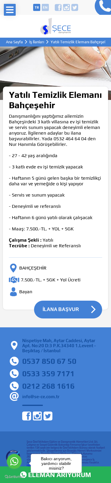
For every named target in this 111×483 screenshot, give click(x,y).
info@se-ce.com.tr (40, 396)
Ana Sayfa (14, 42)
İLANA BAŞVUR (61, 309)
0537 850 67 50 (49, 361)
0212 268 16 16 (101, 7)
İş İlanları (36, 42)
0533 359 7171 (48, 373)
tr (37, 7)
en (45, 7)
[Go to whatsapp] (14, 461)
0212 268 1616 (48, 386)
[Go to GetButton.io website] (14, 477)
